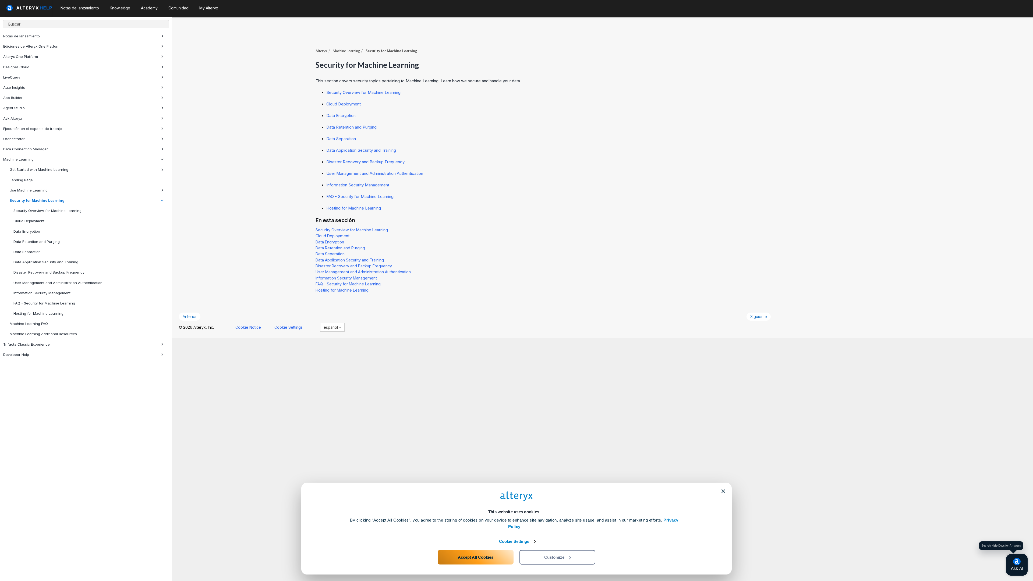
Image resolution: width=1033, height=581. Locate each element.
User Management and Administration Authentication (57, 283)
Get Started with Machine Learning (39, 169)
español (331, 327)
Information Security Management (41, 293)
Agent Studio (14, 108)
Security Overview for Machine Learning (47, 210)
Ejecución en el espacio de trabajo (32, 128)
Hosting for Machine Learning (38, 313)
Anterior (190, 316)
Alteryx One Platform (20, 56)
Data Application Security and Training (45, 262)
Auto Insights (14, 87)
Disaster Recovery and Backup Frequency (48, 272)
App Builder (13, 97)
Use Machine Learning (29, 190)
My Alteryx (208, 8)
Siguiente (758, 316)
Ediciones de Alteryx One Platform (32, 46)
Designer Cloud (16, 67)
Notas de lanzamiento (21, 36)
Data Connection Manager (25, 149)
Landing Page (21, 180)
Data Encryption (26, 231)
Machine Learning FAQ (29, 323)
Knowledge (120, 8)
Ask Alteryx (12, 118)
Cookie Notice (248, 327)
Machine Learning (18, 159)
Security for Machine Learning (37, 200)
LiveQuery (11, 77)
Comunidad (178, 8)
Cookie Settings (514, 541)
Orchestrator (14, 139)
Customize (554, 557)
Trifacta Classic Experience (26, 344)
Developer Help (16, 354)
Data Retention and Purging (36, 241)
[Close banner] (723, 491)
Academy (149, 8)
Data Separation (27, 252)
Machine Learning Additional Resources (43, 334)
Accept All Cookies (475, 557)
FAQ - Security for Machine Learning (44, 303)
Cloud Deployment (28, 221)
